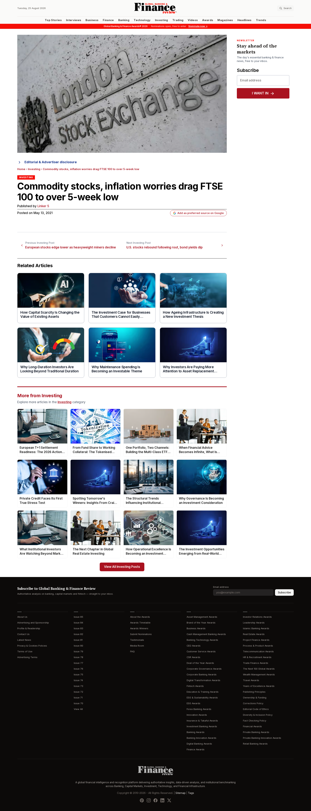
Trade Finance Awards (255, 663)
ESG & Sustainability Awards (202, 697)
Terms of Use (24, 651)
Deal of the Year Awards (200, 663)
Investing (161, 20)
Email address (221, 587)
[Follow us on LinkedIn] (162, 800)
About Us (22, 617)
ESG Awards (193, 703)
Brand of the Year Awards (201, 622)
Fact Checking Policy (254, 720)
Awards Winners (139, 628)
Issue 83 (78, 628)
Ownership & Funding (254, 697)
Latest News (24, 640)
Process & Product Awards (258, 645)
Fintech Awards (195, 686)
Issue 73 (78, 686)
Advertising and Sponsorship (33, 622)
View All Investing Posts (122, 567)
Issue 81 (78, 640)
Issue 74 (78, 680)
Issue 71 (78, 697)
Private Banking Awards (256, 732)
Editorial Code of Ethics (256, 709)
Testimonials (137, 640)
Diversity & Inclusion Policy (257, 715)
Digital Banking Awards (199, 743)
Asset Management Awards (202, 617)
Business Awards (196, 628)
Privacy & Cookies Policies (32, 645)
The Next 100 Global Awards (259, 668)
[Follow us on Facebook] (155, 800)
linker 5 (43, 206)
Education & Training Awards (202, 691)
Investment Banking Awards (202, 726)
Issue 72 (78, 691)
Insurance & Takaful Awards (202, 720)
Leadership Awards (254, 622)
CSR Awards (193, 657)
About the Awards (140, 617)
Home (21, 169)
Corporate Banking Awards (202, 674)
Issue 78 (78, 657)
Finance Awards (195, 749)
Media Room (137, 645)
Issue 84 (78, 622)
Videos (193, 20)
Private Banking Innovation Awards (262, 738)
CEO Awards (193, 645)
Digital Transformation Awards (203, 680)
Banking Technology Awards (202, 640)
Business (91, 20)
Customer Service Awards (201, 651)
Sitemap (180, 793)
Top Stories (53, 20)
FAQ (132, 651)
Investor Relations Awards (257, 617)
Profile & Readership (28, 628)
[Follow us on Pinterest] (142, 800)
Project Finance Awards (256, 640)
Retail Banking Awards (255, 743)
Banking (123, 20)
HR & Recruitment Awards (257, 657)
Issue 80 (78, 645)
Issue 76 (78, 668)
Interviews (73, 20)
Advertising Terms (27, 657)
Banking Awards (195, 732)
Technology (142, 20)
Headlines (244, 20)
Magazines (225, 20)
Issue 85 (78, 617)
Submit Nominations (141, 634)
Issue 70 (78, 703)
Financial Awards (252, 726)
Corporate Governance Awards (204, 668)
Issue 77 (78, 663)
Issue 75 (78, 674)
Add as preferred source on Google (200, 213)
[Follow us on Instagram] (149, 800)
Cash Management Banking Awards (206, 634)
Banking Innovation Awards (201, 738)
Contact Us (23, 634)
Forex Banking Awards (199, 709)
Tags (191, 793)
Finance (108, 20)
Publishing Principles (254, 691)
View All (78, 709)
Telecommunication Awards (258, 651)
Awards (207, 20)
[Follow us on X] (169, 800)
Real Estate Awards (254, 634)
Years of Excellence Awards (258, 686)
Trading (177, 20)
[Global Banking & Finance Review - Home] (155, 8)
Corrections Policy (253, 703)
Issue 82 (78, 634)
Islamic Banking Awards (256, 628)
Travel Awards (251, 680)
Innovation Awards (197, 715)
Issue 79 (78, 651)
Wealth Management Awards (259, 674)
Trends (261, 20)
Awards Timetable (140, 622)
